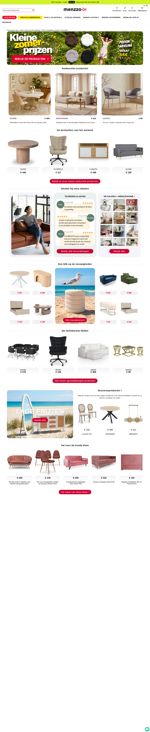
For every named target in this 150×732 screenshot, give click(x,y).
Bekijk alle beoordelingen (75, 251)
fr (147, 5)
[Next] (140, 416)
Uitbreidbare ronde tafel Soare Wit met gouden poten (28, 122)
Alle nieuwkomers (75, 320)
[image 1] (106, 205)
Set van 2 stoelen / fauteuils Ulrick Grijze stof (118, 122)
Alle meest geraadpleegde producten (75, 380)
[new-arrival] (75, 296)
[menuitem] (9, 17)
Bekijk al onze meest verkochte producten (75, 181)
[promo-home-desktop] (75, 48)
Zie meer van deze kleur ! (75, 492)
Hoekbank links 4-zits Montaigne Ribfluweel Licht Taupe (75, 122)
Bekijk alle (119, 251)
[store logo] (75, 10)
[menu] (75, 20)
